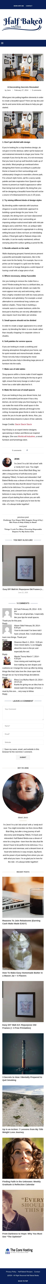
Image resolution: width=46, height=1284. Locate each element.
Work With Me (19, 6)
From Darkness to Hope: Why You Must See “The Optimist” (22, 1235)
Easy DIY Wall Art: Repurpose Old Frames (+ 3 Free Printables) (19, 1026)
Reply (4, 624)
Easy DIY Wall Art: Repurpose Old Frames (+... (23, 589)
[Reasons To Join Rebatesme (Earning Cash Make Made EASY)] (23, 897)
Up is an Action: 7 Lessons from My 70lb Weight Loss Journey (22, 1130)
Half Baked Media (33, 1275)
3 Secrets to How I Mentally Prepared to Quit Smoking (22, 1078)
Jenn (9, 90)
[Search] (43, 43)
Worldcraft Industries (26, 436)
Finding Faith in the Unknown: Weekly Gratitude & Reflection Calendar (21, 1183)
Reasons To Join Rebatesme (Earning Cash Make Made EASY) (21, 922)
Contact (29, 6)
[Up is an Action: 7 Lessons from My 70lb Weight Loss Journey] (23, 1106)
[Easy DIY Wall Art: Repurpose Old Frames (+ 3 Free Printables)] (23, 565)
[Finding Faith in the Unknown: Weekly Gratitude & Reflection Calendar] (23, 1158)
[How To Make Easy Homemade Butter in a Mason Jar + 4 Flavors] (23, 949)
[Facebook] (16, 3)
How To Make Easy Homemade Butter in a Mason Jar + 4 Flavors (22, 974)
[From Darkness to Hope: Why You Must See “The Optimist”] (23, 1210)
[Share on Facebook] (30, 450)
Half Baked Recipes (25, 1272)
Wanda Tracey (20, 657)
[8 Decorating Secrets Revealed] (23, 113)
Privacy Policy (11, 1272)
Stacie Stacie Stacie (23, 424)
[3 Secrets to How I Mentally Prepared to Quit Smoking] (23, 1053)
